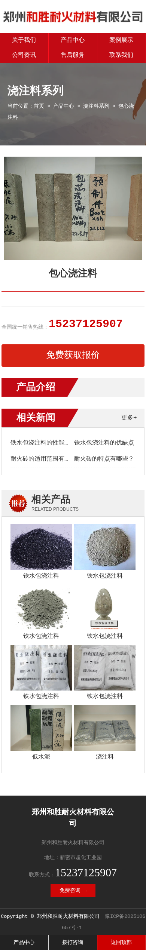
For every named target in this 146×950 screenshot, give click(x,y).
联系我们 (121, 55)
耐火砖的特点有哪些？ (104, 459)
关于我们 (24, 40)
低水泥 (41, 757)
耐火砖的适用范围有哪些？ (46, 459)
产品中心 (73, 40)
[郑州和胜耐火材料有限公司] (73, 24)
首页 (39, 106)
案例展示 (121, 40)
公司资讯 (24, 55)
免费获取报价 (73, 355)
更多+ (129, 418)
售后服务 (73, 55)
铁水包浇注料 (41, 576)
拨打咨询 (72, 943)
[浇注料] (104, 728)
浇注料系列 (96, 106)
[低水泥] (41, 728)
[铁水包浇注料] (41, 547)
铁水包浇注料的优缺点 (104, 443)
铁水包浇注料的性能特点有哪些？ (55, 443)
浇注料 (105, 757)
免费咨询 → (73, 891)
